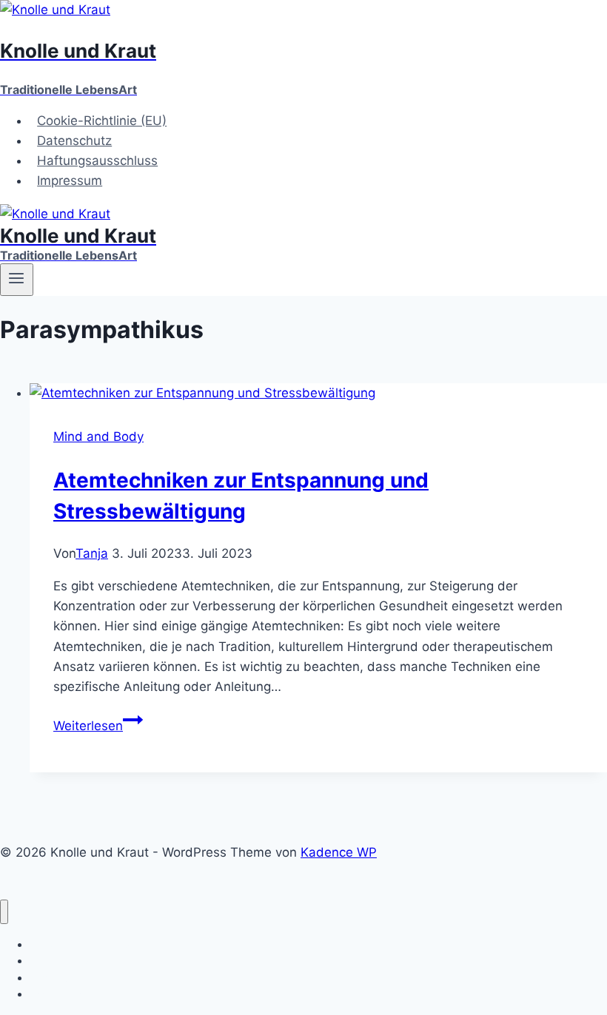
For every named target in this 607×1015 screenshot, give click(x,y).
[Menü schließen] (4, 912)
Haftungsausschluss (97, 160)
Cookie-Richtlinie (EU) (102, 120)
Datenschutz (74, 140)
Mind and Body (98, 436)
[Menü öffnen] (16, 279)
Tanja (92, 553)
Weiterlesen (98, 725)
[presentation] (318, 393)
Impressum (69, 180)
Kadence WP (339, 852)
